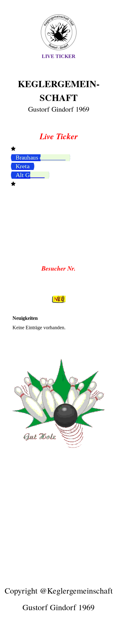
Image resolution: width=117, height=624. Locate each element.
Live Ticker (59, 56)
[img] (59, 32)
